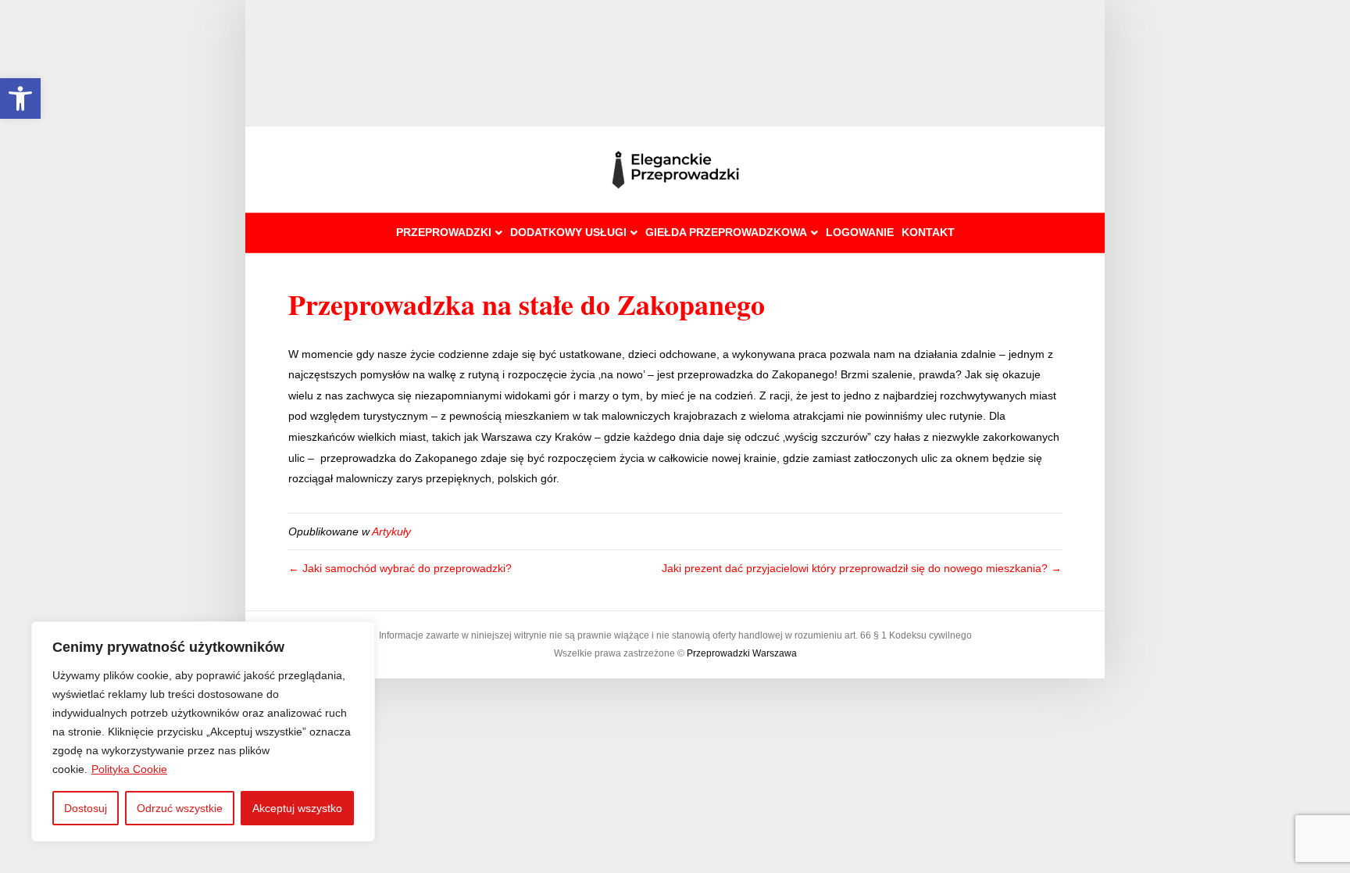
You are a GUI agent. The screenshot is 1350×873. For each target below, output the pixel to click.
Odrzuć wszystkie (180, 808)
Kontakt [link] (928, 232)
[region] (203, 731)
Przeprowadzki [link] (443, 232)
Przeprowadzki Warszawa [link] (742, 653)
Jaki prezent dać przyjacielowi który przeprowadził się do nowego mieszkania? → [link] (862, 568)
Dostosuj (85, 808)
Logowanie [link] (860, 232)
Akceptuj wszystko (297, 808)
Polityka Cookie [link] (129, 769)
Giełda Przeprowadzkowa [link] (726, 232)
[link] (20, 98)
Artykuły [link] (391, 531)
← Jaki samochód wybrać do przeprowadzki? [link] (400, 568)
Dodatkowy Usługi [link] (568, 232)
